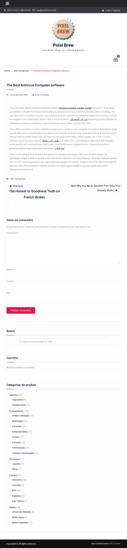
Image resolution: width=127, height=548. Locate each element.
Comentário (13, 233)
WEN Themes (114, 543)
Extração (16, 442)
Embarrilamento (20, 432)
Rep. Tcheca (18, 501)
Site (8, 293)
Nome (10, 269)
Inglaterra (17, 496)
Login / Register (112, 10)
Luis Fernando (42, 95)
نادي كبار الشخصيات (79, 119)
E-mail (10, 281)
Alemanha (17, 480)
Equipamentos (16, 411)
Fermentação (18, 447)
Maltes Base (18, 517)
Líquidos (16, 464)
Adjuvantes (17, 399)
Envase (15, 437)
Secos (15, 469)
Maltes (12, 507)
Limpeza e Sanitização (23, 453)
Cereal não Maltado (21, 512)
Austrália (16, 485)
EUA (14, 490)
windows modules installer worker (75, 108)
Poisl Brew (63, 45)
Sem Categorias (17, 179)
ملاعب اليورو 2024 (50, 140)
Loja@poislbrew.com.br (46, 10)
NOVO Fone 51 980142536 (18, 10)
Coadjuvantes (18, 405)
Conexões (17, 426)
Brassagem (17, 421)
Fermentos (14, 459)
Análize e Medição (20, 415)
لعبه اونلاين (59, 148)
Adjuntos (13, 395)
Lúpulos (13, 475)
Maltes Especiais (20, 522)
